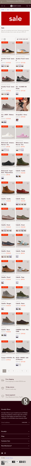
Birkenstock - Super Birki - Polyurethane (7, 171)
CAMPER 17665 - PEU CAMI (22, 330)
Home (2, 9)
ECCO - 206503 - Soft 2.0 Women (22, 358)
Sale (8, 9)
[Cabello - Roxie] (23, 293)
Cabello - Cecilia (20, 170)
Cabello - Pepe (20, 277)
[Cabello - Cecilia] (23, 160)
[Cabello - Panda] (23, 241)
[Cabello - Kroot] (23, 188)
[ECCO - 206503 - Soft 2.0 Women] (23, 347)
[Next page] (26, 371)
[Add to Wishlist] (13, 43)
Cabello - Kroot (20, 199)
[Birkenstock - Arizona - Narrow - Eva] (8, 132)
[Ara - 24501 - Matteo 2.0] (8, 104)
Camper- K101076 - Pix (8, 357)
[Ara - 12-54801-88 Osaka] (23, 76)
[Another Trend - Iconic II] (8, 48)
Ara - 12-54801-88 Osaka (21, 87)
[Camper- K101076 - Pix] (8, 347)
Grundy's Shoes (9, 458)
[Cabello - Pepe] (23, 267)
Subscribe (24, 422)
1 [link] (4, 371)
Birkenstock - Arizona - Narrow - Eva (7, 143)
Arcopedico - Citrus (21, 114)
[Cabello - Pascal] (8, 267)
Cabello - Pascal (5, 277)
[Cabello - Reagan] (8, 293)
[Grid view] (2, 39)
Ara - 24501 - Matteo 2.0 (7, 115)
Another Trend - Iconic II (7, 59)
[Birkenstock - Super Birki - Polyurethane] (8, 160)
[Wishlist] (27, 6)
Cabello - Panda (20, 251)
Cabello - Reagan (6, 303)
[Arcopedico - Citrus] (23, 104)
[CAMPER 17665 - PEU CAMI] (23, 319)
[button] (2, 6)
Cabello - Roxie (20, 303)
